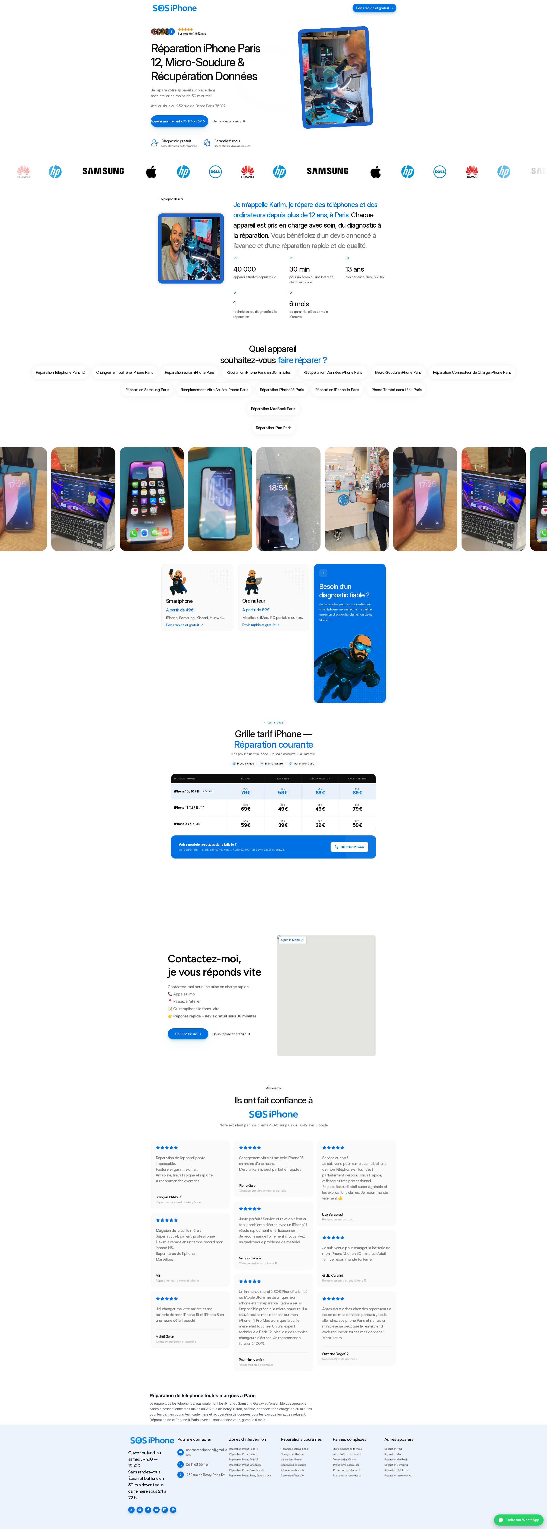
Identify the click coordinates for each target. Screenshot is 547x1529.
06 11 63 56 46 (352, 847)
